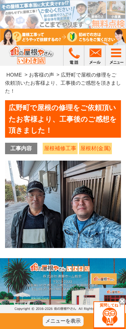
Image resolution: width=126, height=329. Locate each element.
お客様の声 (41, 75)
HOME (14, 75)
